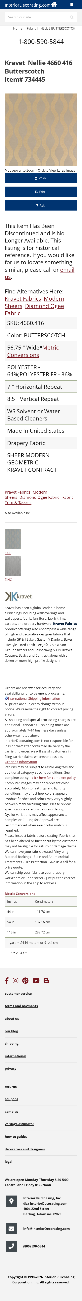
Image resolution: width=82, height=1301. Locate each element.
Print (42, 192)
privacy (10, 1068)
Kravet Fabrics (23, 298)
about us (12, 1018)
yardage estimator (19, 1124)
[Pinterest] (25, 982)
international (15, 1056)
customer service (18, 993)
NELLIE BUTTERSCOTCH (57, 28)
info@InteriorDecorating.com (46, 1228)
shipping (12, 1043)
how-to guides (16, 1136)
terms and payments (21, 1006)
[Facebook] (7, 982)
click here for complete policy (53, 777)
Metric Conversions (33, 351)
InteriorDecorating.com (28, 5)
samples (11, 1111)
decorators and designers (25, 1149)
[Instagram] (15, 982)
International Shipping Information (34, 698)
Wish (42, 178)
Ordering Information (21, 762)
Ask (42, 205)
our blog (11, 1031)
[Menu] (71, 4)
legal (8, 1161)
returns (11, 1086)
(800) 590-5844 (34, 1246)
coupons (11, 1099)
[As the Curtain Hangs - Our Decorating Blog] (46, 982)
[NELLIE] (41, 129)
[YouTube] (36, 982)
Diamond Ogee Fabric (34, 309)
